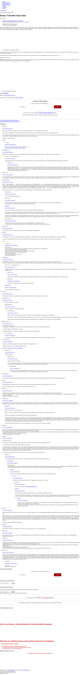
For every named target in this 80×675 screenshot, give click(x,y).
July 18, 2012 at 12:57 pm (7, 293)
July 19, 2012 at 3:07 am (12, 274)
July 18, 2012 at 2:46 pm (10, 208)
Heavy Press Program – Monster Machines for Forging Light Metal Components (26, 624)
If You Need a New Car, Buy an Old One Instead (12, 648)
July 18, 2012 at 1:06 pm (10, 267)
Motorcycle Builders (19, 97)
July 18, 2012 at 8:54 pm (7, 375)
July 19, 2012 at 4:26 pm (10, 456)
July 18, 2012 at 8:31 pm (12, 358)
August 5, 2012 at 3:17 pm (7, 540)
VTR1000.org (5, 93)
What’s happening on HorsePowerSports (9, 643)
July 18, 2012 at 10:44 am (10, 158)
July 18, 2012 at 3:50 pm (7, 341)
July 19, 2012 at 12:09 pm (7, 400)
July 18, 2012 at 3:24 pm (7, 323)
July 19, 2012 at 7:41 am (7, 390)
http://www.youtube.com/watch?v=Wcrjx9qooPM (12, 348)
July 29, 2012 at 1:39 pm (7, 532)
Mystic (6, 405)
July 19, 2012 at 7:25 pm (7, 510)
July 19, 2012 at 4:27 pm (10, 408)
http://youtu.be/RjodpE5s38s (31, 486)
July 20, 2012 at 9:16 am (20, 490)
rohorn (16, 488)
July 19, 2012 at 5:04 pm (12, 463)
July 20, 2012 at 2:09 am (17, 478)
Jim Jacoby (7, 285)
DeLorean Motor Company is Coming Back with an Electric (14, 646)
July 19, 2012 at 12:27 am (7, 382)
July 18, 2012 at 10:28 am (7, 152)
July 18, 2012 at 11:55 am (7, 182)
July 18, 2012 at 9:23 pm (15, 368)
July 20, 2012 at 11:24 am (23, 500)
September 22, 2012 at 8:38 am (14, 281)
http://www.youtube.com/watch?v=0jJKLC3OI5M (15, 147)
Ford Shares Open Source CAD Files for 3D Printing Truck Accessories (16, 647)
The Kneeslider (3, 10)
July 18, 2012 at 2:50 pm (7, 300)
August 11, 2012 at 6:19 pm (10, 287)
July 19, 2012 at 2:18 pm (7, 427)
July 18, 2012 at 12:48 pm (10, 200)
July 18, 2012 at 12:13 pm (7, 228)
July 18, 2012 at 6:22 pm (10, 352)
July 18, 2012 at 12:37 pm (10, 194)
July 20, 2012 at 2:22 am (20, 484)
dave (16, 482)
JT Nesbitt (4, 257)
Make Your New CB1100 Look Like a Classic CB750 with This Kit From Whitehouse (27, 641)
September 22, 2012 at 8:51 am (11, 563)
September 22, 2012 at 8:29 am (11, 245)
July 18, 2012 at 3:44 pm (12, 313)
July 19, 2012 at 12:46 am (10, 220)
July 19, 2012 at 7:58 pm (15, 471)
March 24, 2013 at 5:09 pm (10, 144)
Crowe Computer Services (25, 670)
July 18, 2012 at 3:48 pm (10, 335)
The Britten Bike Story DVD (9, 95)
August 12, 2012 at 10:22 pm (8, 552)
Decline (6, 205)
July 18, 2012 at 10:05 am (7, 128)
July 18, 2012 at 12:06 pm (13, 164)
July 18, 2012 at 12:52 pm (7, 259)
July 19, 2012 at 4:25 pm (7, 438)
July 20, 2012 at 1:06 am (7, 526)
